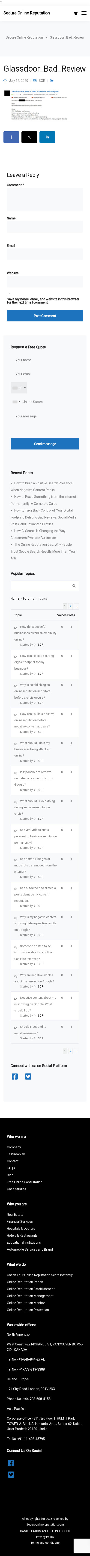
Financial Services (20, 1221)
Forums (28, 598)
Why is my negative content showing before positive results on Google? (35, 923)
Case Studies (16, 1189)
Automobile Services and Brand (30, 1249)
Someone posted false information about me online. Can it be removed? (33, 952)
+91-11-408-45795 (31, 1439)
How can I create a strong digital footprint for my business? (34, 662)
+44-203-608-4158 (37, 1399)
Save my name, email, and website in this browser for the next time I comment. (43, 300)
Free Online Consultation (24, 1182)
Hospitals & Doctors (21, 1228)
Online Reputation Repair (25, 1282)
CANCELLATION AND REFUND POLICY (45, 1531)
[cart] (76, 14)
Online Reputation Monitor (26, 1303)
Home (15, 598)
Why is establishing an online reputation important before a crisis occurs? (32, 691)
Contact (12, 1161)
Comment (15, 185)
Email (11, 245)
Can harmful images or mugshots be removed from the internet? (35, 865)
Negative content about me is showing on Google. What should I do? (35, 1004)
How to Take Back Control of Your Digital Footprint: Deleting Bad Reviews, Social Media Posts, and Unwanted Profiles (43, 517)
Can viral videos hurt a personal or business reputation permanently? (35, 836)
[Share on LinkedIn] (47, 137)
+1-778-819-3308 (32, 1369)
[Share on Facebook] (11, 137)
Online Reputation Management (30, 1296)
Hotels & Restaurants (22, 1235)
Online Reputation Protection (28, 1310)
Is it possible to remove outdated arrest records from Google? (33, 778)
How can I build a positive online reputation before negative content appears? (34, 720)
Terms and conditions (45, 1542)
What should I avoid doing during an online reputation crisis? (34, 807)
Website (13, 273)
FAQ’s (11, 1168)
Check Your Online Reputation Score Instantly (40, 1275)
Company (14, 1147)
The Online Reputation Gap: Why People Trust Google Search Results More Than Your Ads (43, 551)
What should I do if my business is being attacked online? (32, 749)
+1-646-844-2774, (31, 1359)
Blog (10, 1175)
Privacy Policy (45, 1537)
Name (11, 218)
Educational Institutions (24, 1242)
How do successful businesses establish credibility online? (35, 633)
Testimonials (16, 1154)
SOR (42, 81)
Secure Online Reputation (26, 12)
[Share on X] (29, 137)
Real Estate (15, 1214)
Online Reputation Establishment (31, 1289)
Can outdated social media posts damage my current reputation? (35, 894)
